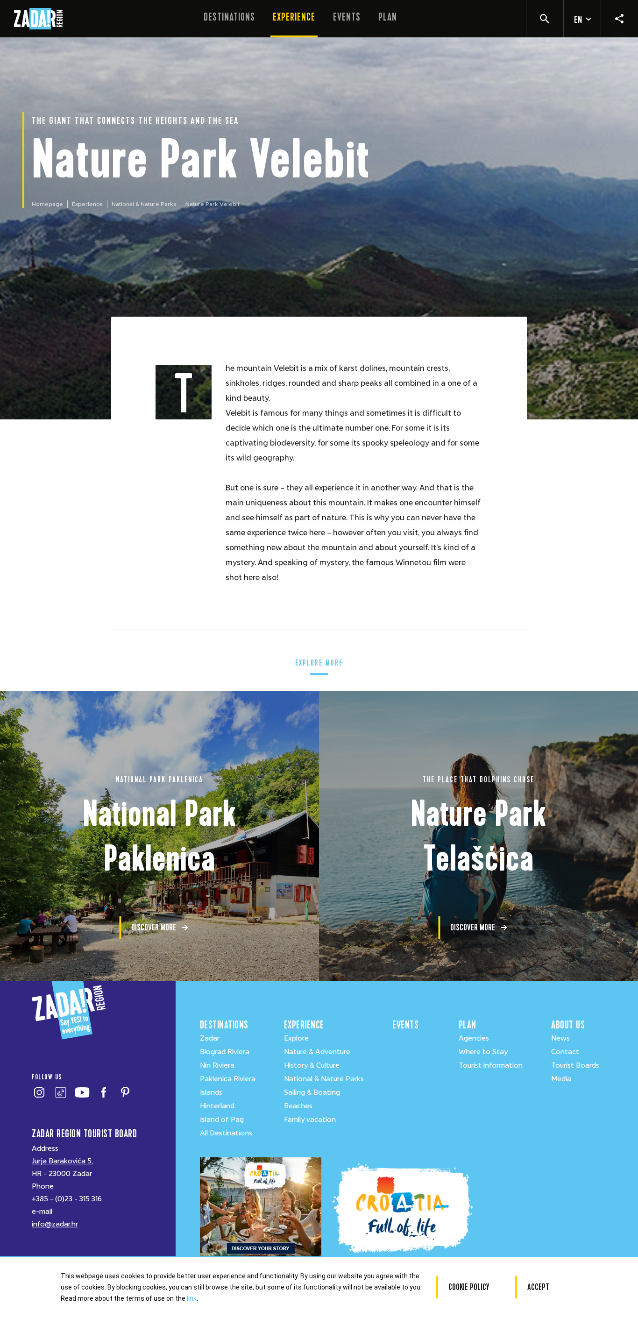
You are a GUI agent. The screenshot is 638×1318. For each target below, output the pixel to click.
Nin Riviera (217, 1065)
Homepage (47, 204)
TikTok (60, 1092)
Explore (296, 1038)
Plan (387, 17)
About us (568, 1025)
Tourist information (491, 1065)
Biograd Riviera (224, 1051)
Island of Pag (222, 1119)
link (192, 1298)
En (578, 20)
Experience (294, 17)
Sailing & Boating (312, 1092)
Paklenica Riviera (227, 1079)
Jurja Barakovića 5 (62, 1161)
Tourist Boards (575, 1065)
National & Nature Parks (144, 204)
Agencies (474, 1038)
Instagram (39, 1092)
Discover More (153, 927)
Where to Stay (483, 1051)
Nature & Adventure (317, 1051)
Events (347, 17)
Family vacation (310, 1119)
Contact (565, 1051)
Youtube (82, 1092)
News (560, 1038)
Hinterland (217, 1106)
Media (561, 1079)
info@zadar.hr (55, 1224)
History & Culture (312, 1065)
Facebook (103, 1092)
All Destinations (226, 1133)
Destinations (229, 17)
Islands (211, 1092)
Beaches (298, 1106)
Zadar (210, 1038)
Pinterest (125, 1092)
